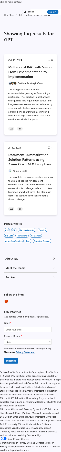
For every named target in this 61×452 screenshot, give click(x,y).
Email (7, 322)
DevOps (42, 230)
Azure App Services (14, 241)
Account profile (8, 383)
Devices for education (11, 394)
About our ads (21, 450)
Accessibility (20, 435)
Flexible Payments (24, 390)
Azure (31, 416)
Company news (8, 431)
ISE (13, 230)
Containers (36, 235)
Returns (4, 387)
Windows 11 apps (51, 379)
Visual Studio (18, 427)
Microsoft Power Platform (18, 413)
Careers (30, 427)
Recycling (9, 450)
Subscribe (11, 360)
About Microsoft (42, 427)
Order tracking (16, 387)
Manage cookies (16, 446)
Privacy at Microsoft (27, 431)
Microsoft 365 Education (12, 398)
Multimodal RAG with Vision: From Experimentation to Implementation (30, 72)
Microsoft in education (45, 390)
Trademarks (45, 446)
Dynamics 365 (40, 409)
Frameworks (22, 235)
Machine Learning (27, 230)
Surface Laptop (20, 372)
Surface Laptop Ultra (39, 372)
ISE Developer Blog (29, 15)
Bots (28, 241)
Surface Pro (6, 372)
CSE (7, 230)
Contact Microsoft (45, 442)
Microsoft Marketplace (29, 424)
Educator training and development (18, 401)
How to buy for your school (40, 398)
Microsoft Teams (40, 413)
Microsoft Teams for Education (38, 394)
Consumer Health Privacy (13, 442)
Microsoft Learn (8, 420)
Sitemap (31, 442)
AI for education (16, 405)
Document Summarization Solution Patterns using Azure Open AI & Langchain (29, 159)
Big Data (9, 235)
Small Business (20, 416)
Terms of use (31, 446)
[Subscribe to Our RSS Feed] (6, 301)
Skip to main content (11, 1)
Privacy (4, 446)
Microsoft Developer (45, 416)
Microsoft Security (22, 409)
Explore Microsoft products (28, 379)
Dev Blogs (9, 15)
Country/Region (13, 336)
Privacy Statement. (25, 352)
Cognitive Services (42, 241)
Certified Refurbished (35, 387)
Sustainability (34, 435)
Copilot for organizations (33, 375)
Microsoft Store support (47, 383)
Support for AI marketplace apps (33, 420)
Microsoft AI (6, 409)
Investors (42, 431)
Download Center (25, 383)
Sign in (52, 11)
